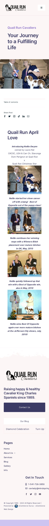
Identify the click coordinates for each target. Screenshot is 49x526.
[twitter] (9, 116)
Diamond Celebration (11, 429)
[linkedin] (23, 116)
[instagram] (14, 116)
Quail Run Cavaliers (22, 27)
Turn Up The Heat (39, 429)
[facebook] (5, 116)
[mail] (28, 116)
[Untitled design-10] (17, 4)
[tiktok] (19, 116)
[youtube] (40, 494)
